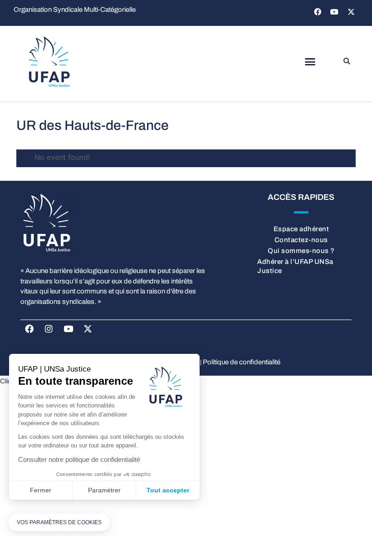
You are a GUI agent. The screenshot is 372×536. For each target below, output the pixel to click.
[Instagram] (48, 328)
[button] (309, 61)
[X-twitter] (351, 12)
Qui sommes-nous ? (301, 250)
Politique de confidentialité (241, 362)
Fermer (40, 490)
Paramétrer (104, 490)
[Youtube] (334, 12)
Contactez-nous (301, 239)
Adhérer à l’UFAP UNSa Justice (295, 266)
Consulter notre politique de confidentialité (79, 459)
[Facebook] (317, 12)
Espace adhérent (301, 229)
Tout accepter (168, 490)
